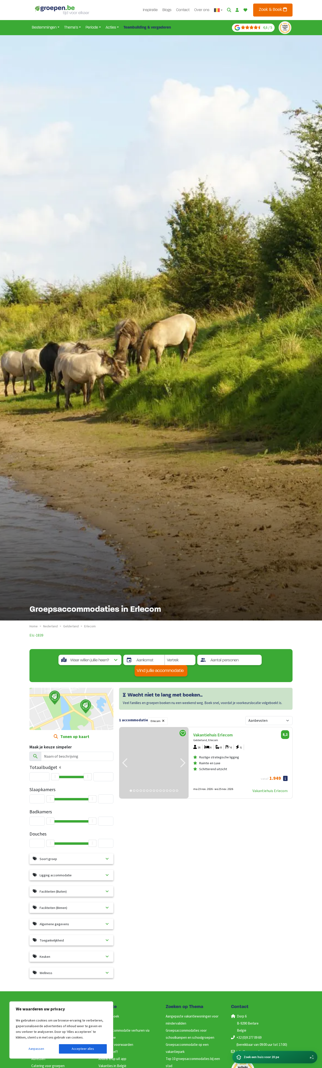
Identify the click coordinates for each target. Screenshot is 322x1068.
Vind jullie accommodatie (160, 671)
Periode (92, 28)
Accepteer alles (83, 1049)
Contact (183, 10)
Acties (111, 28)
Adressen (38, 1058)
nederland (50, 626)
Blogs (166, 10)
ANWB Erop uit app (112, 1058)
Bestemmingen (44, 28)
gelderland (71, 626)
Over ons (201, 10)
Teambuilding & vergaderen (147, 28)
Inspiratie (150, 10)
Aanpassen (36, 1049)
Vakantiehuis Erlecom (270, 791)
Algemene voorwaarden (116, 1044)
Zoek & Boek (271, 10)
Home (33, 626)
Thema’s (71, 28)
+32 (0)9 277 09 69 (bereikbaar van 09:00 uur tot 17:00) (261, 1041)
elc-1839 (36, 635)
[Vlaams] (218, 10)
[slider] (55, 776)
